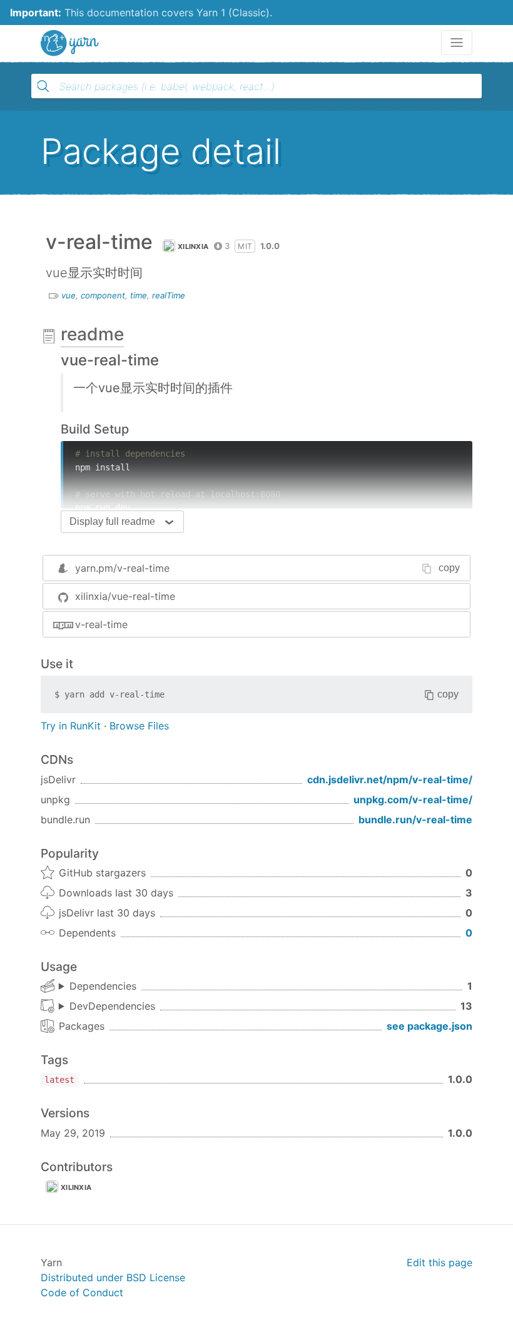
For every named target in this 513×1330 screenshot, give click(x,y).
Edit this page (439, 1262)
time (138, 295)
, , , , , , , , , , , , (107, 1006)
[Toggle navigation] (456, 42)
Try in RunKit (71, 725)
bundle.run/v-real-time (415, 819)
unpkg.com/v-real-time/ (412, 799)
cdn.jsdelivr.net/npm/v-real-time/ (389, 779)
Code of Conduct (82, 1292)
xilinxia (193, 246)
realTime (168, 295)
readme (92, 334)
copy (449, 567)
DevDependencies (112, 1006)
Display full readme (112, 521)
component (103, 295)
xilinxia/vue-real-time (125, 596)
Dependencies (102, 986)
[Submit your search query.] (43, 86)
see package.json (429, 1026)
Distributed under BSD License (113, 1277)
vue (68, 295)
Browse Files (139, 725)
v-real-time (101, 624)
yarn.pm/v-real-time (122, 568)
